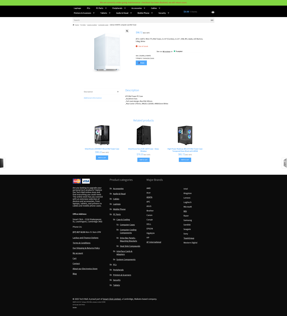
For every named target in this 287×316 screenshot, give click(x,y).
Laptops (77, 8)
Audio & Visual (122, 13)
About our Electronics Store (85, 268)
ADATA (149, 197)
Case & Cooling (92, 25)
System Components (125, 259)
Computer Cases (103, 25)
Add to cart (102, 158)
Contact (76, 263)
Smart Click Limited (112, 299)
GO (212, 20)
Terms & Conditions (81, 242)
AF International (154, 242)
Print (142, 63)
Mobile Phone (143, 13)
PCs (88, 8)
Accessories (137, 8)
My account (78, 253)
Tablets (103, 13)
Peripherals (117, 8)
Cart (74, 258)
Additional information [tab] (93, 98)
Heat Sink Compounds (130, 246)
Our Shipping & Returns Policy (86, 248)
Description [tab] (88, 92)
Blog (75, 273)
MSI (185, 211)
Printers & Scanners (82, 13)
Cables (154, 8)
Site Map (75, 307)
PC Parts (99, 8)
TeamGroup (189, 238)
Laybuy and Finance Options (85, 237)
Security (162, 13)
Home (77, 25)
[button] (127, 31)
